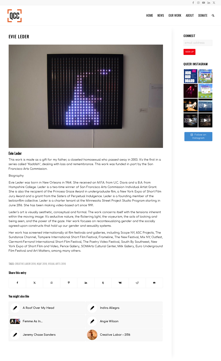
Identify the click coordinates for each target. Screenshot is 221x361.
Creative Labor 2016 (25, 263)
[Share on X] (34, 283)
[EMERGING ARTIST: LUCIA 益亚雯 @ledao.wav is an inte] (191, 106)
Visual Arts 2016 (57, 263)
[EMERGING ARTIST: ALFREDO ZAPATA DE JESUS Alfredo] (205, 106)
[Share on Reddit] (137, 283)
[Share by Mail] (154, 283)
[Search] (213, 15)
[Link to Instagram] (198, 2)
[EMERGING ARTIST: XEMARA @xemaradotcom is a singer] (205, 120)
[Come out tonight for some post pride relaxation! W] (205, 76)
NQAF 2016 (42, 263)
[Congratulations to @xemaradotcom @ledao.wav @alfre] (191, 91)
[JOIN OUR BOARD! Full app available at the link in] (191, 76)
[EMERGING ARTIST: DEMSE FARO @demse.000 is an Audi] (191, 120)
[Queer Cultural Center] (14, 15)
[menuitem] (149, 15)
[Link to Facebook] (193, 2)
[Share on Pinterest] (68, 283)
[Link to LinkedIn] (208, 2)
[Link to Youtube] (203, 2)
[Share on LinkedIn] (85, 283)
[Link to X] (214, 2)
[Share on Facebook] (17, 283)
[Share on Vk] (120, 283)
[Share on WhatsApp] (51, 283)
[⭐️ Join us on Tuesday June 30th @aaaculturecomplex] (205, 91)
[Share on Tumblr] (103, 283)
